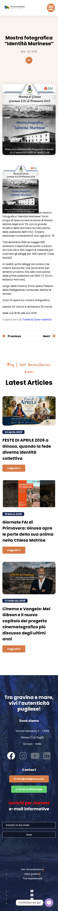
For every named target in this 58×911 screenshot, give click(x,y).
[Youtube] (35, 756)
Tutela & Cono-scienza (36, 319)
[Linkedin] (47, 756)
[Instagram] (23, 756)
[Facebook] (11, 756)
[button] (51, 8)
